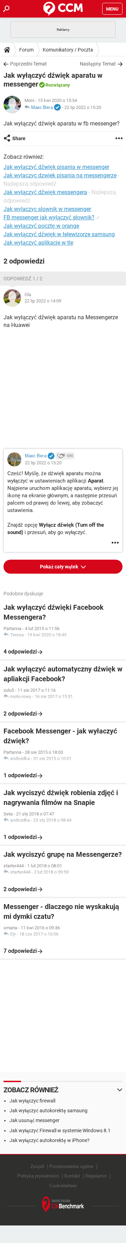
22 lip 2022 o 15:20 (82, 107)
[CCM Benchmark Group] (63, 1205)
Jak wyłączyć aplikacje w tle (38, 242)
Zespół (37, 1166)
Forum (26, 50)
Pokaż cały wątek (59, 566)
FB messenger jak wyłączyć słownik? (49, 217)
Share (19, 138)
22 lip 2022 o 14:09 (42, 300)
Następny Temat (98, 64)
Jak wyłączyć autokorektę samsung (48, 1110)
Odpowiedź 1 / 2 (23, 278)
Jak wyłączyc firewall (32, 1101)
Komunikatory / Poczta (68, 50)
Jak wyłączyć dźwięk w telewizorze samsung (59, 234)
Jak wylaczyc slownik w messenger (47, 209)
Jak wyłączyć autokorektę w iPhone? (49, 1140)
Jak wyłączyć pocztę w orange (41, 226)
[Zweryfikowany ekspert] (57, 107)
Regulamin (96, 1176)
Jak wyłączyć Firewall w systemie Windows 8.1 (60, 1130)
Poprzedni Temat (28, 64)
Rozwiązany (58, 85)
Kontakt (72, 1176)
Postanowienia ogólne (71, 1166)
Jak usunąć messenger (34, 1120)
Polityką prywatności (38, 1176)
